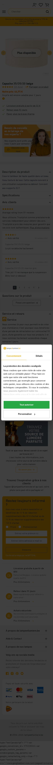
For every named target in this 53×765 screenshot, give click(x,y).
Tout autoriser (26, 404)
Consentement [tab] (14, 356)
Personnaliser (25, 414)
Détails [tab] (39, 356)
